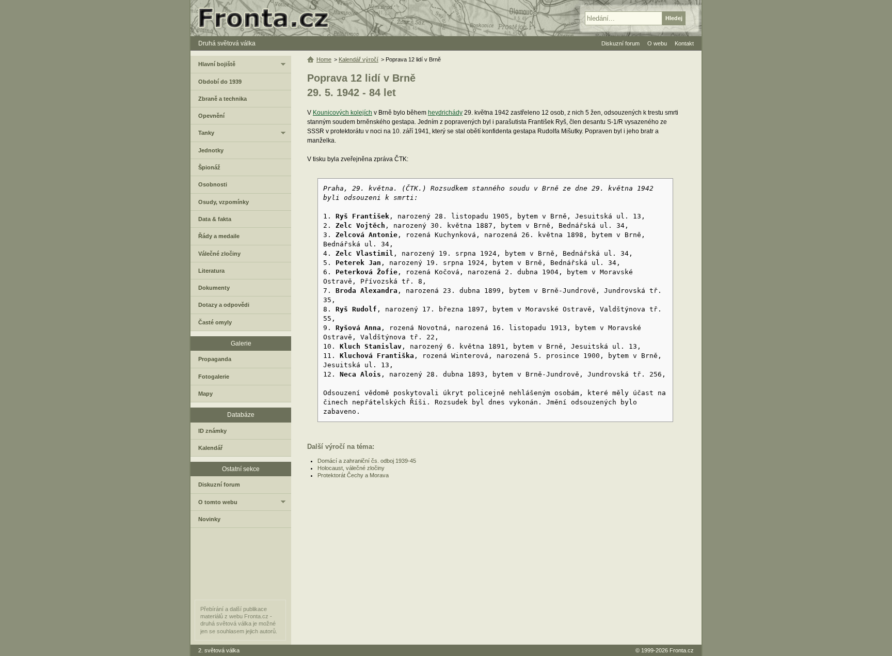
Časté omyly (215, 322)
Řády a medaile (219, 236)
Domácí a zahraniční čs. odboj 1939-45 (366, 461)
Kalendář (210, 448)
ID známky (212, 431)
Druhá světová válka (227, 43)
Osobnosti (212, 184)
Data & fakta (214, 219)
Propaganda (214, 359)
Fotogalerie (213, 376)
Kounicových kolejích (342, 112)
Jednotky (211, 150)
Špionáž (209, 167)
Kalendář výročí (358, 59)
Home (323, 59)
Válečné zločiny (219, 254)
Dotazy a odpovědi (223, 305)
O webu (657, 43)
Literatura (211, 271)
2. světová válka (219, 650)
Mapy (205, 394)
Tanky (206, 133)
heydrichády (445, 112)
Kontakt (684, 43)
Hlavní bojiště (216, 64)
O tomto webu (217, 502)
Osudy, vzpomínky (223, 202)
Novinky (209, 519)
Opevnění (211, 116)
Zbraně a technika (222, 99)
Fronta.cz (682, 650)
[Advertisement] (496, 562)
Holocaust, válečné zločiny (351, 468)
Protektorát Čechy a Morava (353, 475)
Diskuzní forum (219, 484)
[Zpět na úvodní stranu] (267, 18)
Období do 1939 (220, 82)
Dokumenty (214, 288)
